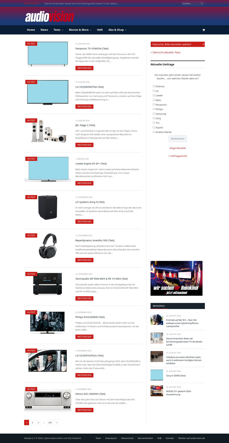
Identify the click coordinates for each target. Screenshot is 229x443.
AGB (159, 438)
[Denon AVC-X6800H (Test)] (47, 399)
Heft (100, 30)
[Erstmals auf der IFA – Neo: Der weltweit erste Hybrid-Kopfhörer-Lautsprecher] (157, 319)
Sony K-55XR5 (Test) (176, 375)
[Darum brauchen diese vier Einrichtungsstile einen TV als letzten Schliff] (157, 338)
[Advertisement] (144, 15)
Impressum (111, 438)
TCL (158, 122)
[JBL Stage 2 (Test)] (47, 130)
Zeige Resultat (178, 148)
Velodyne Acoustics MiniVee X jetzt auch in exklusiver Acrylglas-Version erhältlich (184, 360)
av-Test (31, 43)
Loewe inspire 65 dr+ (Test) (91, 163)
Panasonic (161, 104)
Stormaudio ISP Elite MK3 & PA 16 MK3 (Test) (101, 278)
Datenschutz (127, 438)
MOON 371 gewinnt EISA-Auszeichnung (178, 393)
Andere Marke (163, 132)
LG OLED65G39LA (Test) (89, 355)
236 (50, 422)
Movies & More (79, 30)
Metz (158, 100)
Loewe (159, 95)
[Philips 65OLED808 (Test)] (47, 322)
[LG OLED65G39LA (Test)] (47, 361)
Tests (57, 30)
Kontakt (170, 438)
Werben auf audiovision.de (191, 438)
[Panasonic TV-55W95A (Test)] (47, 54)
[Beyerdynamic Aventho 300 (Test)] (47, 245)
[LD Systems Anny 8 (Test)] (47, 207)
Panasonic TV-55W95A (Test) (91, 48)
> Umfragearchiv (177, 156)
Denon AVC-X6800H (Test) (90, 393)
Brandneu (159, 305)
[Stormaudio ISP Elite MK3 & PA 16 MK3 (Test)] (47, 284)
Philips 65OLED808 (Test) (90, 317)
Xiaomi (159, 127)
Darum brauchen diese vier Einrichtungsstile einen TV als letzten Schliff (82, 3)
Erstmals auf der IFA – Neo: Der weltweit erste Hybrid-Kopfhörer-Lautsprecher (182, 323)
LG (157, 90)
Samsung (161, 113)
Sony (158, 118)
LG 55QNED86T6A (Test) (89, 86)
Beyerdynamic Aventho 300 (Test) (94, 240)
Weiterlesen (84, 68)
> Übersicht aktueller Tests (165, 52)
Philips (159, 109)
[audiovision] (49, 16)
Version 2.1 (29, 438)
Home (31, 30)
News (44, 30)
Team (98, 438)
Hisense (160, 86)
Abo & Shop (116, 30)
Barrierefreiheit (145, 438)
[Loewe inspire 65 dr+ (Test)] (47, 169)
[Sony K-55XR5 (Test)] (157, 375)
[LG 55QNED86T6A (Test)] (47, 92)
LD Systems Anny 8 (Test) (90, 202)
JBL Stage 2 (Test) (85, 125)
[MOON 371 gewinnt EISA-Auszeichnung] (157, 390)
